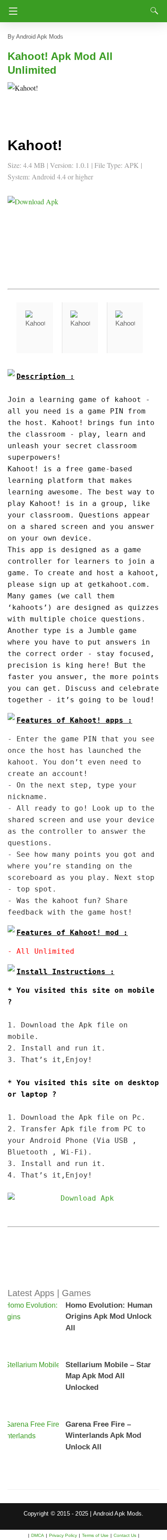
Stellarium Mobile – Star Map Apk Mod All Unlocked (108, 1376)
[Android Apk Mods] (86, 8)
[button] (25, 100)
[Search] (152, 10)
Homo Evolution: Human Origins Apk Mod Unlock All (108, 1316)
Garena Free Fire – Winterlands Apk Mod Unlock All (103, 1435)
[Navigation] (11, 11)
